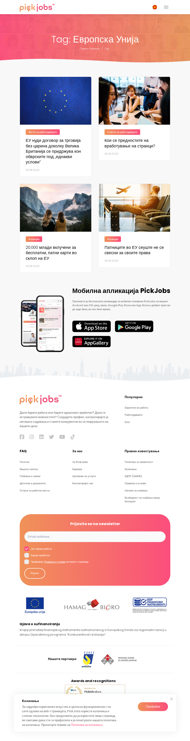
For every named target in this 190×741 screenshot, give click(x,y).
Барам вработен (40, 555)
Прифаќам (153, 706)
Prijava (35, 573)
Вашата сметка (29, 469)
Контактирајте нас (82, 483)
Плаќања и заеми (30, 476)
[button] (155, 7)
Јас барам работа (41, 549)
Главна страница (89, 48)
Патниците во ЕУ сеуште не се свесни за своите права (134, 250)
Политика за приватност (139, 462)
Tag (107, 48)
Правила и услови (135, 483)
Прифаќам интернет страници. (59, 562)
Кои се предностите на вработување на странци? (129, 143)
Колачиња (130, 469)
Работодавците (133, 415)
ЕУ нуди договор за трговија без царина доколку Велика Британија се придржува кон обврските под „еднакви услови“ (53, 151)
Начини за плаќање (136, 490)
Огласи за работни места (35, 490)
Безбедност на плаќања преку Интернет (142, 499)
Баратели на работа (136, 408)
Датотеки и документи (33, 483)
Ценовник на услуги (84, 476)
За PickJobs (80, 462)
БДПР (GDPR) (133, 476)
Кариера (77, 469)
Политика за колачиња (86, 725)
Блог (127, 422)
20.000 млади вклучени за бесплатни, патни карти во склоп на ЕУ (51, 253)
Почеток (24, 462)
